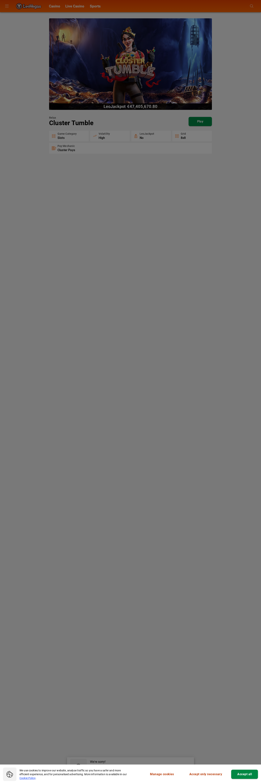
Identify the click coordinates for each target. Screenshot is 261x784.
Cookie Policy (27, 778)
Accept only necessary (205, 774)
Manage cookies (162, 774)
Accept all (244, 774)
